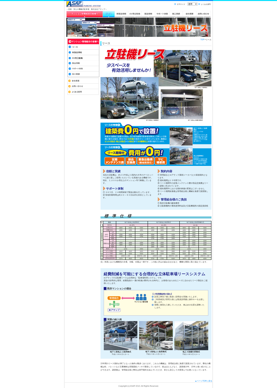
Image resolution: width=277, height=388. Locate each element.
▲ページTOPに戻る (203, 381)
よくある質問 (206, 4)
